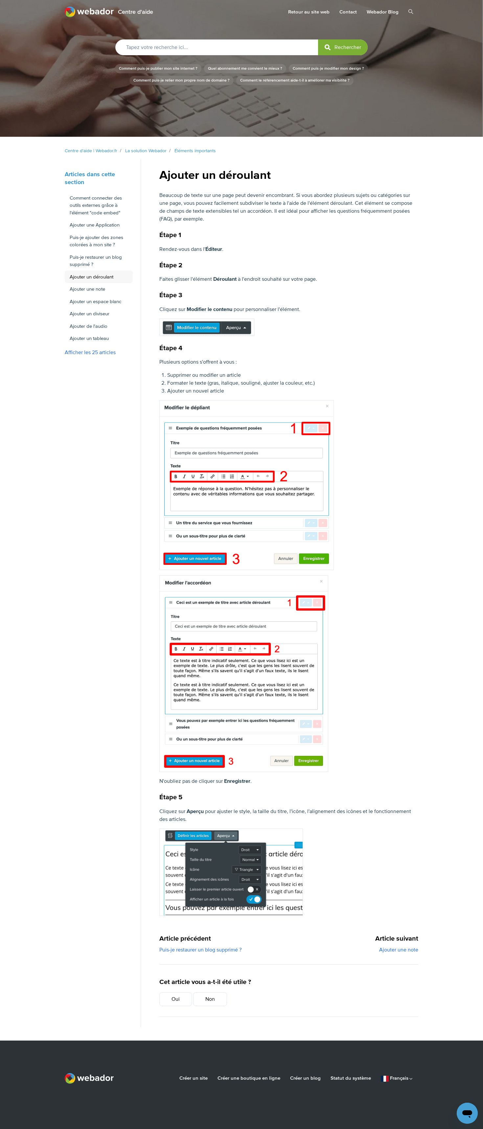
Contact (348, 12)
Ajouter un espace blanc (95, 301)
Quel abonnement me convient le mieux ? (245, 68)
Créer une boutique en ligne (249, 1078)
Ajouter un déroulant (91, 277)
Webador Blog (383, 12)
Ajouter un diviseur (89, 314)
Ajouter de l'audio (88, 326)
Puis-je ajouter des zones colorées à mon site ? (96, 241)
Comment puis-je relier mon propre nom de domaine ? (181, 80)
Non (210, 999)
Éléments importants (195, 151)
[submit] (343, 47)
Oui (176, 999)
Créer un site (193, 1078)
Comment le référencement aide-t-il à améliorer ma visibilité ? (295, 80)
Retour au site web (309, 12)
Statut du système (351, 1078)
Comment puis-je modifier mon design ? (328, 68)
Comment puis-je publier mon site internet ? (158, 68)
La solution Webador (146, 151)
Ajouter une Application (95, 225)
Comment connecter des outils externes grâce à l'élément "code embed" (96, 205)
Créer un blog (305, 1078)
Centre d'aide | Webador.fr (91, 151)
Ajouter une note (398, 950)
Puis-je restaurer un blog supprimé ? (200, 950)
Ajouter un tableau (89, 338)
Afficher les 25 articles (90, 352)
